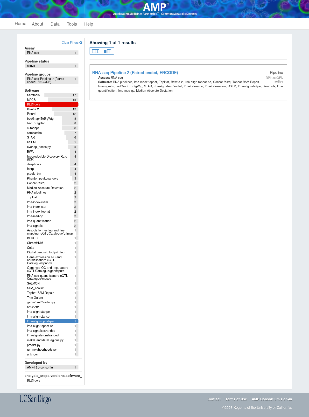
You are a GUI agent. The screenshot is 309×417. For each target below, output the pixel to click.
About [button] (37, 24)
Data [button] (55, 24)
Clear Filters (70, 42)
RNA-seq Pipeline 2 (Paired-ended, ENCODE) (135, 72)
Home (20, 23)
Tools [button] (72, 24)
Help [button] (88, 24)
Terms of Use (236, 398)
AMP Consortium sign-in (272, 398)
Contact (214, 398)
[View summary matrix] (108, 51)
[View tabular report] (96, 51)
